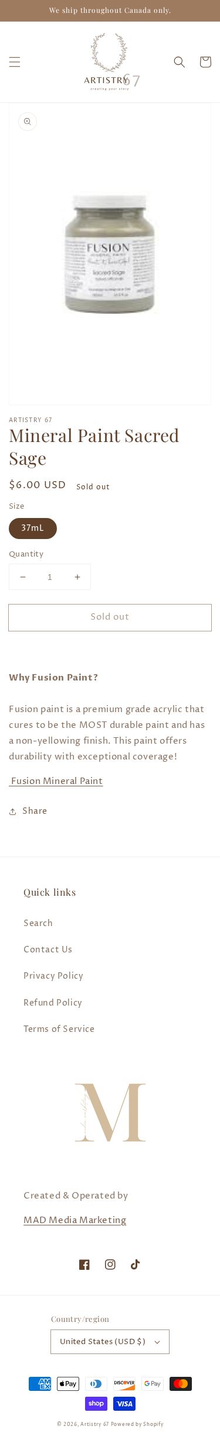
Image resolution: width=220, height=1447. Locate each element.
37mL (33, 528)
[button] (15, 62)
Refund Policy (53, 1003)
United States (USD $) (102, 1342)
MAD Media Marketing (74, 1220)
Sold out (110, 617)
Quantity (26, 554)
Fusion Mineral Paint (56, 781)
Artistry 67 (94, 1424)
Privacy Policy (53, 976)
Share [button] (35, 811)
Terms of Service (59, 1029)
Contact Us (48, 949)
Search (38, 923)
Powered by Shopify (137, 1424)
